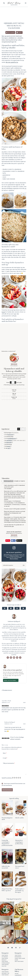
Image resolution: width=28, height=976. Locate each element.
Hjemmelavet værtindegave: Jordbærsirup (19, 841)
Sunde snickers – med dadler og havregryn (20, 890)
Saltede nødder (19, 818)
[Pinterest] (17, 608)
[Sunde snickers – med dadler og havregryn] (20, 879)
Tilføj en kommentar (9, 763)
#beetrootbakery (14, 558)
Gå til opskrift (11, 32)
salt (9, 448)
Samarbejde (18, 975)
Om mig (17, 973)
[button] (11, 364)
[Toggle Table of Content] (23, 565)
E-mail (5, 758)
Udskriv (20, 32)
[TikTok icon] (20, 657)
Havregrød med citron (19, 867)
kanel (8, 446)
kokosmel (10, 434)
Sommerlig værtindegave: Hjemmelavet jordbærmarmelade (7, 842)
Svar (24, 702)
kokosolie (9, 442)
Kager (16, 959)
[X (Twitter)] (10, 608)
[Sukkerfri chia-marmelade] (7, 856)
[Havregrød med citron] (20, 856)
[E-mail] (23, 608)
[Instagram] (12, 947)
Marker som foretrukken (11, 680)
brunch (3, 312)
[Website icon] (11, 657)
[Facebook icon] (8, 657)
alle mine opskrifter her (12, 62)
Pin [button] (8, 540)
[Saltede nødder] (20, 807)
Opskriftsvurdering (7, 778)
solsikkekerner (12, 438)
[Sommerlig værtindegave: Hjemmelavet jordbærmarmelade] (7, 830)
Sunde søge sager (20, 958)
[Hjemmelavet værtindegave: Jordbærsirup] (20, 830)
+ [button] (15, 382)
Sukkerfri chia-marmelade (6, 867)
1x (18, 429)
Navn (5, 753)
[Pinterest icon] (17, 657)
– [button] (10, 382)
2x (21, 429)
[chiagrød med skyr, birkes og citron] (7, 879)
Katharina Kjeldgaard (9, 722)
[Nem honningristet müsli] (7, 807)
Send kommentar (7, 789)
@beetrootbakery (14, 555)
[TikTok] (19, 947)
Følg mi (9, 899)
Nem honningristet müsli (7, 818)
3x (24, 429)
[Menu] (25, 3)
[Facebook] (4, 608)
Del (14, 540)
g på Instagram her (16, 899)
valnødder (9, 440)
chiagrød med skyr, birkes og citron (7, 889)
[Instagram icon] (14, 657)
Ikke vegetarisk (19, 961)
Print (20, 540)
